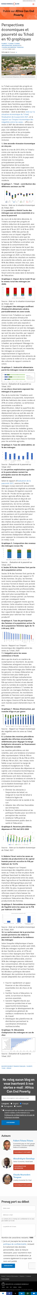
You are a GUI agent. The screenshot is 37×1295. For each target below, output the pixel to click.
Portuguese (8, 1106)
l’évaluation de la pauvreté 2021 (14, 117)
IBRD (3, 1287)
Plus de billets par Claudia (22, 1185)
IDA (7, 1287)
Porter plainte (5, 1279)
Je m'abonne (10, 1122)
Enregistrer (8, 1265)
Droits (3, 1276)
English (15, 1104)
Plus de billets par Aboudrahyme (20, 1167)
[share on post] (15, 1293)
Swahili (19, 1106)
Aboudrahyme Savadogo (11, 45)
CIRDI (19, 1287)
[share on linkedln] (22, 1293)
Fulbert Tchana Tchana (10, 43)
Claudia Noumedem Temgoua (12, 47)
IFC (11, 1287)
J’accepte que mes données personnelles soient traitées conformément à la (19, 1113)
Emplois (22, 1276)
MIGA (15, 1287)
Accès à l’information (12, 1276)
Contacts (28, 1276)
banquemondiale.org (29, 0)
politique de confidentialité (14, 1244)
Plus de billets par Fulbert (22, 1152)
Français (12, 52)
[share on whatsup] (28, 1293)
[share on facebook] (9, 1293)
